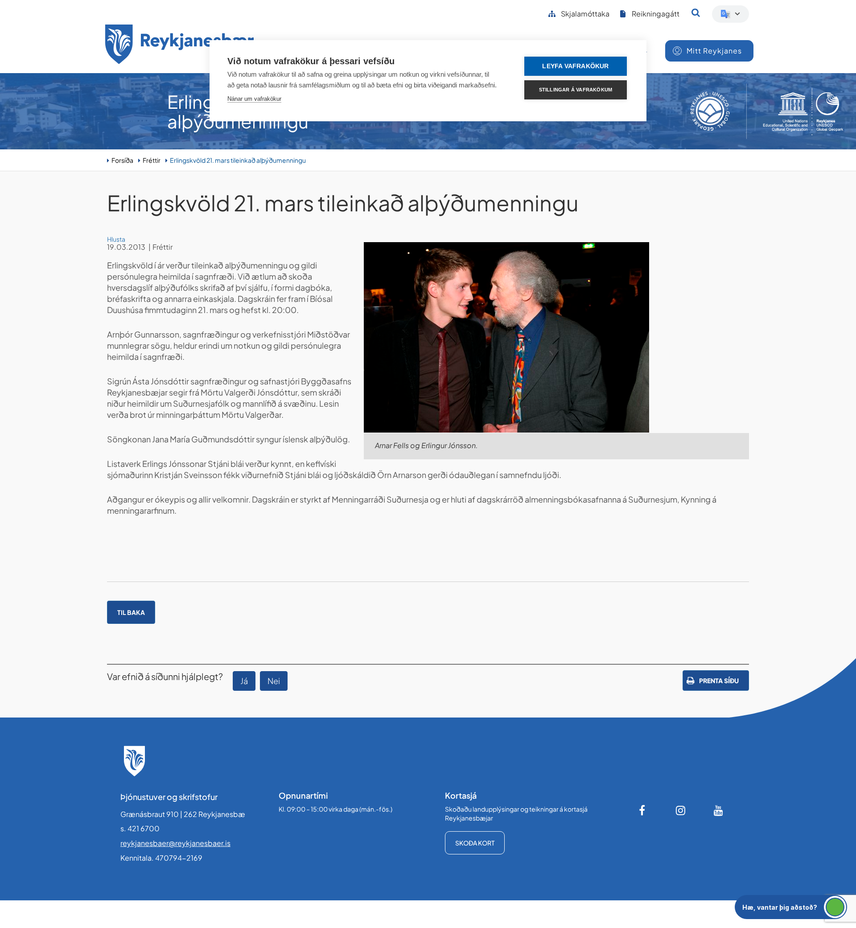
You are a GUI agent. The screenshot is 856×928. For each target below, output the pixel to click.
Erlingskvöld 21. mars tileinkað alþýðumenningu (238, 160)
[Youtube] (719, 810)
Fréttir (151, 160)
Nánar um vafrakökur (254, 98)
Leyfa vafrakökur (575, 66)
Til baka (131, 612)
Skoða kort (474, 843)
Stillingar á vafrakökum (576, 89)
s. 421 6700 (140, 828)
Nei (274, 681)
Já (244, 681)
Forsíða (122, 160)
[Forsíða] (179, 46)
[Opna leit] (695, 12)
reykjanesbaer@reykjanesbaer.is (175, 843)
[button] (791, 907)
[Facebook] (643, 810)
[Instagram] (681, 810)
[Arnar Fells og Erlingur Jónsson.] (556, 337)
